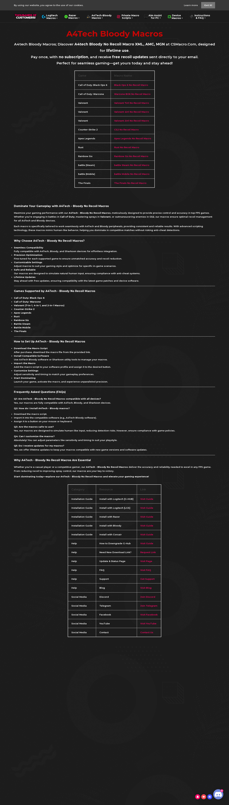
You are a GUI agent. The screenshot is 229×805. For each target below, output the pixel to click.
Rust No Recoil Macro (126, 147)
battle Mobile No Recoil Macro (131, 174)
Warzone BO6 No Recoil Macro (132, 94)
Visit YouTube (148, 623)
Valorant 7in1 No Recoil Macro (131, 103)
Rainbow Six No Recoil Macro (131, 156)
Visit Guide (146, 499)
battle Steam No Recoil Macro (131, 165)
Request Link (148, 552)
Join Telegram (148, 605)
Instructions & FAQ (200, 16)
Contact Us (146, 632)
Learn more (191, 5)
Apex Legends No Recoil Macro (132, 138)
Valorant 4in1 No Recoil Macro (131, 111)
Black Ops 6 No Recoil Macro (131, 85)
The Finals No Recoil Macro (130, 183)
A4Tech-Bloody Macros (98, 16)
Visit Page (146, 561)
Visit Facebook (149, 614)
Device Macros (174, 16)
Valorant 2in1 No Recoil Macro (131, 120)
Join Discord (147, 596)
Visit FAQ (145, 570)
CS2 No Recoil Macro (126, 129)
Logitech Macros (50, 16)
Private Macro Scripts (128, 16)
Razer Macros (71, 16)
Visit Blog (146, 587)
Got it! (208, 5)
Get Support (147, 579)
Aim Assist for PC (153, 16)
